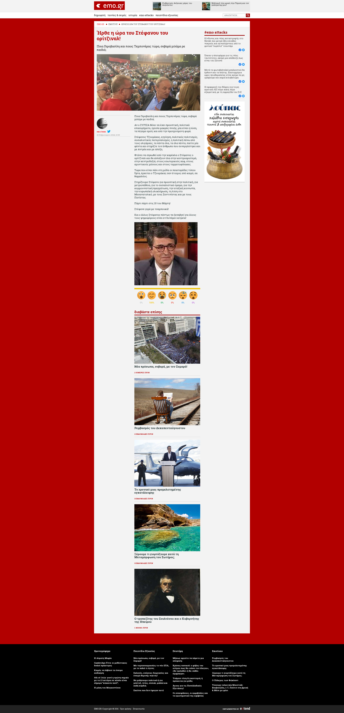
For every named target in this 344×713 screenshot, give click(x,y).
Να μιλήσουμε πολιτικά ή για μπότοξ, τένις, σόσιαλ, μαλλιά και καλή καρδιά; (150, 683)
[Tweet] (243, 50)
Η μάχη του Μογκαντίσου (107, 687)
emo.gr (100, 24)
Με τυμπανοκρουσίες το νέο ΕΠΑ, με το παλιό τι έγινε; (151, 667)
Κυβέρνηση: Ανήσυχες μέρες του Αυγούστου (177, 4)
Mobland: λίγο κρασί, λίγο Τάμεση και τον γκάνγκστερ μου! (230, 4)
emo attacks (146, 15)
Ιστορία (132, 15)
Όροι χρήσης (125, 708)
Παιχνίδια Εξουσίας (167, 15)
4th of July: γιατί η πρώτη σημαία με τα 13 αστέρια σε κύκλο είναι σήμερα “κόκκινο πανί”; (111, 680)
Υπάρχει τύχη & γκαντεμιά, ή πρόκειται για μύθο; (188, 679)
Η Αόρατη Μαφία (103, 658)
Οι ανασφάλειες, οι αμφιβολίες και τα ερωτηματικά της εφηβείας (190, 694)
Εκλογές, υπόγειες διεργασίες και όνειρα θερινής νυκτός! (150, 674)
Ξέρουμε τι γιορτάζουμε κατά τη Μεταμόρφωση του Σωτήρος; (228, 674)
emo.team (101, 131)
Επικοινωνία (138, 708)
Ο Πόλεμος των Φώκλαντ (225, 680)
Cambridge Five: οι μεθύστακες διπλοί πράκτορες (110, 664)
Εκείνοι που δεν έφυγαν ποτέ (148, 690)
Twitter (109, 131)
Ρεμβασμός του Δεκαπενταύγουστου (223, 659)
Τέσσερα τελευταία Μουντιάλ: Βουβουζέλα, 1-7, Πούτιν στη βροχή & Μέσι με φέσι (230, 688)
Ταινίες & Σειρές (117, 15)
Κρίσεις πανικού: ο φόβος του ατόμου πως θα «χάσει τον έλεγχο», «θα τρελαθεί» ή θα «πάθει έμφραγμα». (191, 669)
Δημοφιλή (99, 15)
